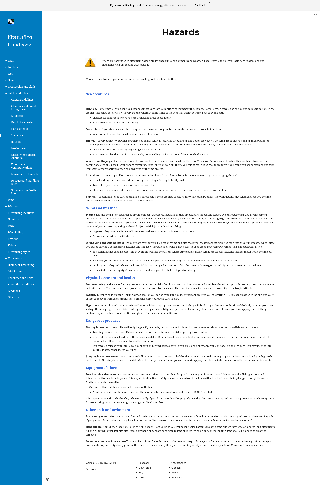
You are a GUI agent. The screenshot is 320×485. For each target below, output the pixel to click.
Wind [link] (11, 200)
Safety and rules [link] (18, 93)
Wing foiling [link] (15, 232)
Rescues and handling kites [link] (25, 182)
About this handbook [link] (21, 284)
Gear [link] (11, 80)
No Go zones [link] (19, 148)
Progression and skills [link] (22, 86)
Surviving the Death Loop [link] (23, 192)
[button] (316, 15)
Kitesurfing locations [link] (21, 213)
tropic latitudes (244, 288)
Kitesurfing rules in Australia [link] (23, 156)
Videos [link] (12, 245)
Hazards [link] (17, 135)
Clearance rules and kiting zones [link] (23, 108)
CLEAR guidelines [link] (22, 99)
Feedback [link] (14, 291)
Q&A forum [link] (15, 271)
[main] (181, 32)
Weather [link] (13, 206)
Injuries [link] (16, 142)
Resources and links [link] (20, 278)
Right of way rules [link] (22, 122)
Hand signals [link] (19, 128)
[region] (160, 5)
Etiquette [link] (17, 116)
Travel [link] (12, 226)
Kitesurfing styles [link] (19, 252)
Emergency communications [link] (21, 166)
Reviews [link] (13, 239)
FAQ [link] (10, 73)
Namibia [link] (13, 219)
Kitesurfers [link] (15, 258)
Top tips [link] (13, 67)
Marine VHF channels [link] (24, 174)
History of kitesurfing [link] (21, 265)
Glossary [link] (13, 297)
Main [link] (11, 60)
